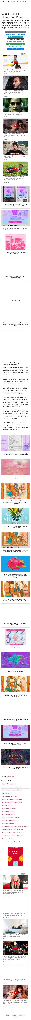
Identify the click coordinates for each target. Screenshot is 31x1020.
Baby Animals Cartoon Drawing (10, 796)
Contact (13, 1015)
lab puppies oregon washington (15, 41)
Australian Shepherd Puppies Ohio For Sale (13, 836)
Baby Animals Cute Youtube (9, 808)
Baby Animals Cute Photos (8, 811)
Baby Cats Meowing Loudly (9, 784)
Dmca (7, 1015)
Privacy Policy (21, 1015)
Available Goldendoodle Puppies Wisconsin (13, 842)
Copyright (15, 1017)
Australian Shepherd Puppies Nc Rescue (12, 790)
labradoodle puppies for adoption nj (15, 34)
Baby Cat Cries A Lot (7, 793)
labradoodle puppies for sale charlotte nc (15, 32)
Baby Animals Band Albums (9, 823)
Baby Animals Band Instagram (9, 839)
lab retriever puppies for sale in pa (15, 39)
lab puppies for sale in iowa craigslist (15, 44)
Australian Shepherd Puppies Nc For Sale (12, 829)
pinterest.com (10, 776)
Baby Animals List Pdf (7, 805)
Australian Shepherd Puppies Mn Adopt (12, 802)
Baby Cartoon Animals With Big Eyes (11, 817)
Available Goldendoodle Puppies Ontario (12, 799)
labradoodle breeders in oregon (15, 49)
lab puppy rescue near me (15, 46)
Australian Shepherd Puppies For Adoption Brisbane (15, 826)
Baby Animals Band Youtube (9, 820)
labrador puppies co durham (16, 37)
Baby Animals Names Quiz (8, 814)
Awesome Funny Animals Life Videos (11, 787)
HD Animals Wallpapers (14, 1)
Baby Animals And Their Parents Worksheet (13, 832)
